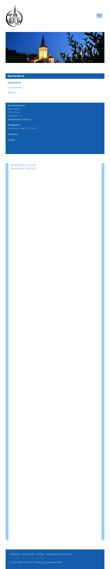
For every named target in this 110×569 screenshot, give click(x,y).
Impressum (15, 554)
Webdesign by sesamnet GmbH (48, 562)
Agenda (11, 92)
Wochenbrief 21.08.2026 (23, 165)
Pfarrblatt (11, 139)
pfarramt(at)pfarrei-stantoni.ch (19, 119)
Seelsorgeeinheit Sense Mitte (59, 554)
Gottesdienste (15, 87)
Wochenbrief (14, 82)
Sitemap (40, 554)
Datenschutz (28, 554)
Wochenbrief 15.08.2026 (23, 168)
